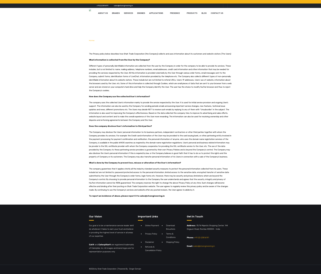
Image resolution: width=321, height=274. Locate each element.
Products (192, 13)
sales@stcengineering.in (123, 6)
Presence (175, 13)
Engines (141, 13)
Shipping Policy (172, 242)
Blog (204, 13)
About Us (103, 13)
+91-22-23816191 (201, 237)
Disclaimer (149, 242)
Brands (116, 13)
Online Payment (152, 225)
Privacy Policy (151, 234)
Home (92, 40)
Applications (156, 13)
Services (128, 13)
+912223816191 (102, 6)
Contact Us (217, 13)
